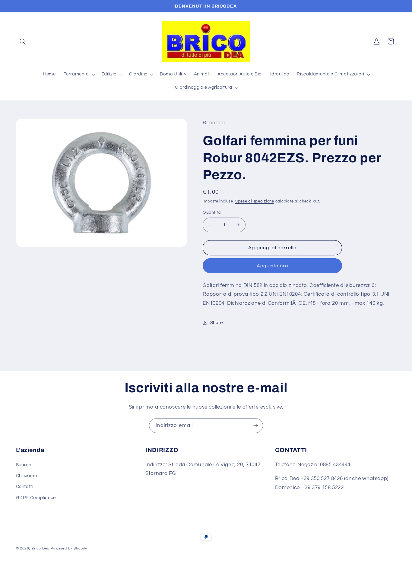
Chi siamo (26, 475)
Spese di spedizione (254, 201)
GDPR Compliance (36, 497)
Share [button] (216, 322)
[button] (23, 41)
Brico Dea (40, 548)
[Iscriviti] (256, 425)
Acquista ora (273, 265)
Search (23, 464)
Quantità (211, 213)
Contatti (24, 486)
